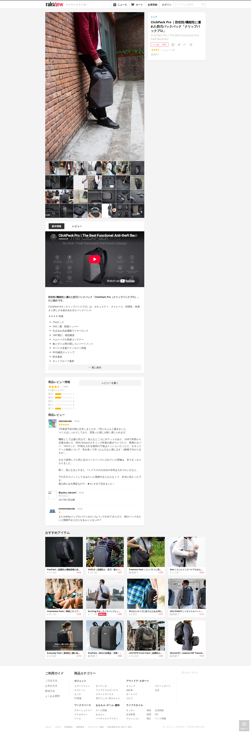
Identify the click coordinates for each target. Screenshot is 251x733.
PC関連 (77, 698)
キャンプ (130, 685)
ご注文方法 (51, 680)
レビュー (77, 226)
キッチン (130, 710)
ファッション (133, 718)
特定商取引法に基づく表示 (119, 726)
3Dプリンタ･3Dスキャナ (108, 698)
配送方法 (50, 690)
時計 (149, 718)
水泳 (157, 690)
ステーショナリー (83, 710)
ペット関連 (160, 718)
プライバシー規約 (96, 726)
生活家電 (130, 714)
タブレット (79, 690)
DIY (156, 714)
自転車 (129, 690)
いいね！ (159, 44)
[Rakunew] (55, 4)
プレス (48, 726)
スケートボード (162, 685)
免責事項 (80, 726)
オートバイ (131, 694)
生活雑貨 (159, 710)
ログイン (167, 4)
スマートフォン (82, 685)
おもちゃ (100, 714)
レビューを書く (110, 382)
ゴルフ (129, 698)
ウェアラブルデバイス (107, 690)
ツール (77, 718)
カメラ (77, 694)
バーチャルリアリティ (107, 718)
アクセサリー (81, 714)
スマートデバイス (105, 694)
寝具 (149, 710)
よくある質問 (52, 696)
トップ (154, 16)
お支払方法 (51, 685)
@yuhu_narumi (67, 492)
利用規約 (68, 726)
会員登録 (152, 4)
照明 (149, 714)
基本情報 (56, 226)
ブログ (58, 726)
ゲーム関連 (101, 710)
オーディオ (101, 685)
